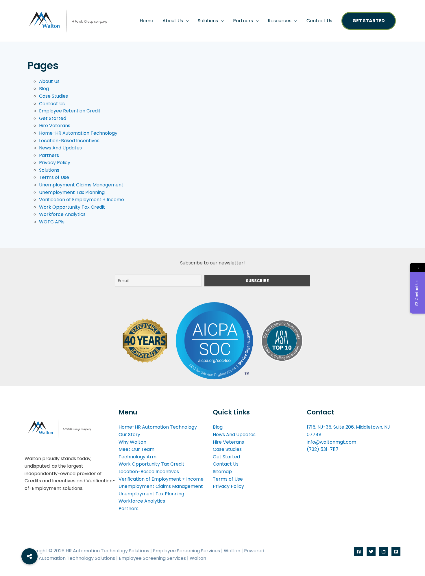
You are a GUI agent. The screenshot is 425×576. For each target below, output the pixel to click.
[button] (186, 20)
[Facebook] (358, 551)
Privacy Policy (54, 162)
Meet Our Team (136, 449)
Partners (243, 20)
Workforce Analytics (62, 214)
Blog (44, 88)
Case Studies (53, 96)
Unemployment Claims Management (81, 184)
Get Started (368, 20)
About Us (172, 20)
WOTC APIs (51, 221)
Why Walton (132, 442)
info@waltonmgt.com (331, 442)
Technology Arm (137, 456)
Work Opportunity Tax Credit (72, 207)
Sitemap (222, 471)
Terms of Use (54, 177)
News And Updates (60, 148)
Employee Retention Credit (70, 111)
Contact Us (319, 20)
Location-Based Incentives (69, 140)
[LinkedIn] (383, 551)
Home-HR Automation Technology (78, 133)
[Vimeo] (395, 551)
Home (146, 20)
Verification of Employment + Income (81, 199)
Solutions (49, 170)
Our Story (129, 434)
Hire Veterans (54, 125)
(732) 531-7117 (323, 449)
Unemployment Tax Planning (72, 192)
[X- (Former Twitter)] (371, 551)
